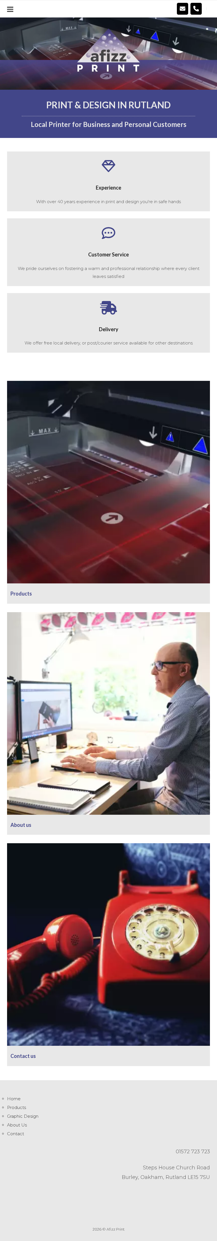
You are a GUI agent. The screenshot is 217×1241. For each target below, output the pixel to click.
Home (14, 1098)
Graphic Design (22, 1116)
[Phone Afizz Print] (196, 9)
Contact (15, 1133)
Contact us (23, 1056)
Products (21, 593)
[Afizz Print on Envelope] (182, 9)
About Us (17, 1125)
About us (20, 825)
